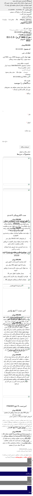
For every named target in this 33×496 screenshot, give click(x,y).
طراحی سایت (28, 457)
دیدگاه (28, 93)
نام (29, 114)
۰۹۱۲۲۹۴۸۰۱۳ (19, 9)
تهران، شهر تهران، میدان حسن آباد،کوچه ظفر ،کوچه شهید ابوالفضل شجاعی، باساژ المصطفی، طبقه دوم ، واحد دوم (16, 435)
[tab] (25, 72)
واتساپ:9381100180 (25, 449)
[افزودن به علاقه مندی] (12, 212)
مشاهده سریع (16, 212)
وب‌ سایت (27, 130)
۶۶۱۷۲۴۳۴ (11, 9)
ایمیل (28, 122)
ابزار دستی (23, 30)
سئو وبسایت (18, 457)
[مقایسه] (21, 212)
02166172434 (27, 443)
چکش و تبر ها (14, 30)
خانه (29, 30)
